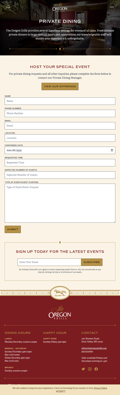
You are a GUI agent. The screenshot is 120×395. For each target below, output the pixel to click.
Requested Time (14, 158)
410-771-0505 (87, 351)
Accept (60, 391)
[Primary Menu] (111, 7)
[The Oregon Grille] (60, 7)
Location (10, 133)
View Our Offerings (60, 86)
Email (8, 121)
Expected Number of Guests (21, 170)
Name (8, 96)
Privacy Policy (100, 388)
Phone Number (13, 108)
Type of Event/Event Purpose (21, 182)
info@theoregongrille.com (94, 348)
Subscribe (92, 262)
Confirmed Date (14, 145)
